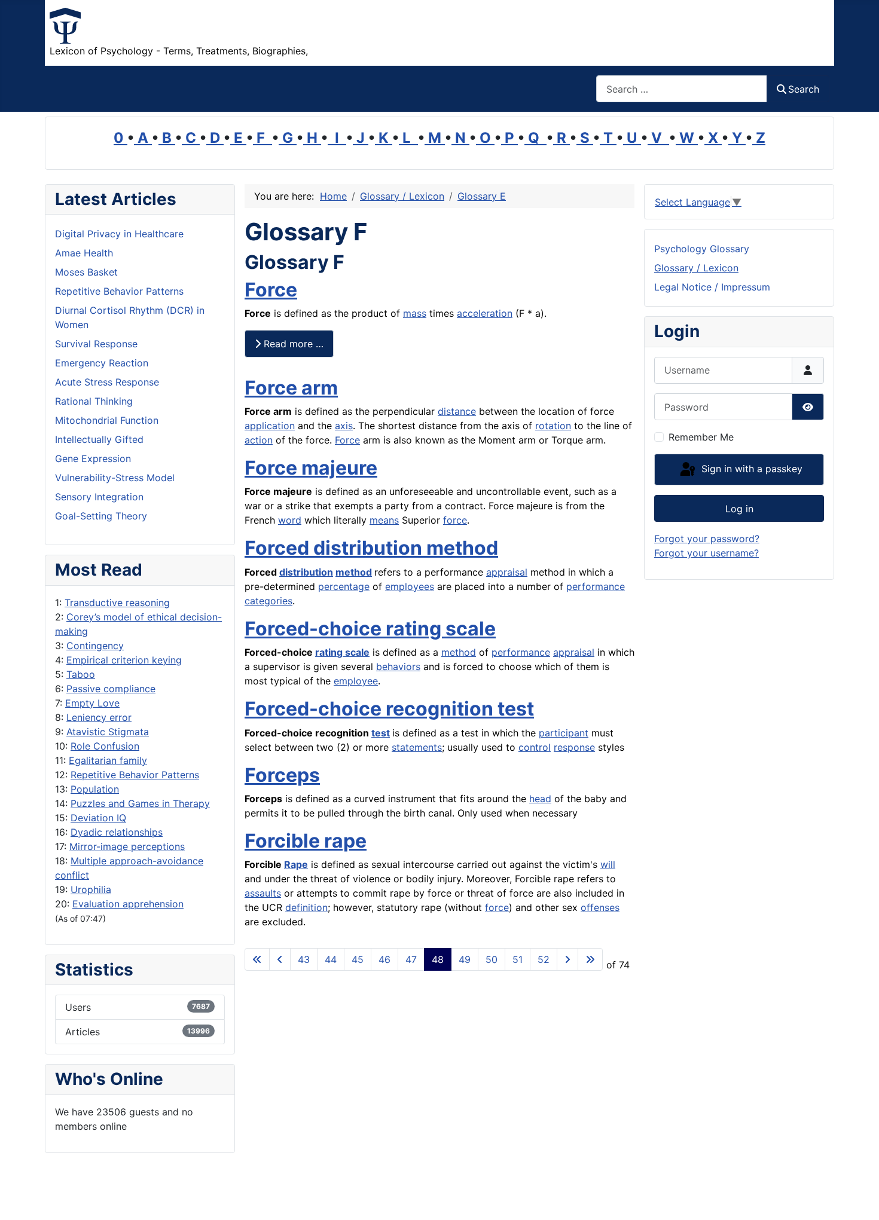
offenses (600, 907)
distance (457, 411)
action (259, 440)
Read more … (292, 344)
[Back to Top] (858, 1197)
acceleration (484, 313)
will (607, 864)
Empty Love (92, 703)
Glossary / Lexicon (696, 268)
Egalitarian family (108, 760)
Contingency (95, 646)
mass (414, 313)
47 (411, 959)
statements (417, 747)
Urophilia (91, 889)
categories (268, 601)
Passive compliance (110, 689)
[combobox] (681, 88)
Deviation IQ (98, 818)
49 (465, 959)
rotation (553, 426)
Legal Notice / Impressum (712, 287)
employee (356, 681)
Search (803, 89)
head (540, 799)
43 (304, 959)
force (455, 520)
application (270, 426)
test (380, 733)
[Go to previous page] (280, 959)
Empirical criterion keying (124, 660)
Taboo (80, 674)
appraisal (506, 572)
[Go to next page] (567, 959)
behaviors (398, 666)
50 (492, 959)
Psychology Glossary (701, 249)
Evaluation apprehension (128, 904)
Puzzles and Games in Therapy (140, 803)
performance (595, 586)
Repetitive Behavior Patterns (135, 775)
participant (563, 733)
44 (331, 959)
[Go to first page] (257, 959)
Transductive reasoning (117, 603)
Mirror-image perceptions (127, 846)
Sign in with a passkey (750, 469)
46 (384, 959)
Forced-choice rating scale (370, 628)
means (384, 520)
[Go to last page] (590, 959)
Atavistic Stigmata (107, 732)
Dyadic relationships (117, 832)
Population (95, 789)
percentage (344, 586)
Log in (739, 509)
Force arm (291, 387)
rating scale (342, 652)
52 (544, 959)
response (574, 747)
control (534, 747)
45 (358, 959)
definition (306, 907)
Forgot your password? (706, 539)
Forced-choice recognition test (389, 708)
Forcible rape (306, 840)
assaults (263, 893)
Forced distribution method (371, 547)
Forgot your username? (706, 553)
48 (438, 959)
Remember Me (701, 437)
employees (409, 586)
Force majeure (311, 467)
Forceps (282, 775)
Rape (296, 864)
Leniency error (99, 717)
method (353, 572)
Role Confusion (105, 746)
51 (517, 959)
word (289, 520)
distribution (306, 572)
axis (344, 426)
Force (271, 289)
